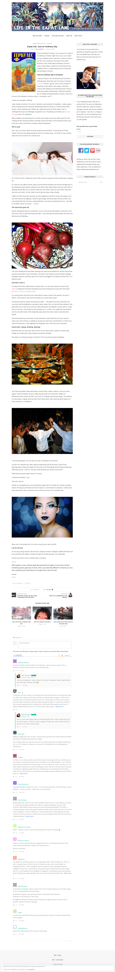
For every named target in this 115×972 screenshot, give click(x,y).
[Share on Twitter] (47, 589)
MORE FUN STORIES (37, 35)
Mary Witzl (21, 734)
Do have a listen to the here (23, 291)
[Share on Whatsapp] (50, 589)
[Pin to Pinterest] (49, 589)
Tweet (14, 576)
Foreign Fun (27, 583)
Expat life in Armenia (17, 583)
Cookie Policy (32, 969)
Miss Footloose (40, 49)
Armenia (40, 84)
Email (78, 129)
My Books (46, 35)
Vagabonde (21, 859)
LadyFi (20, 912)
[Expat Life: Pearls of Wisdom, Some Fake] (21, 613)
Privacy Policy (78, 35)
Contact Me (69, 35)
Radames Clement (31, 677)
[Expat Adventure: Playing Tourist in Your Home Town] (63, 613)
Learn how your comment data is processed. (53, 651)
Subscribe (90, 136)
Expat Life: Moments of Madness (42, 622)
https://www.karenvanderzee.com (88, 169)
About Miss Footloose (58, 35)
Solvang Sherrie (23, 928)
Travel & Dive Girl (23, 784)
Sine (19, 692)
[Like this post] (44, 589)
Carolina (20, 757)
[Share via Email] (52, 589)
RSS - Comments (57, 960)
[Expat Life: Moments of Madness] (42, 613)
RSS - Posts (57, 955)
